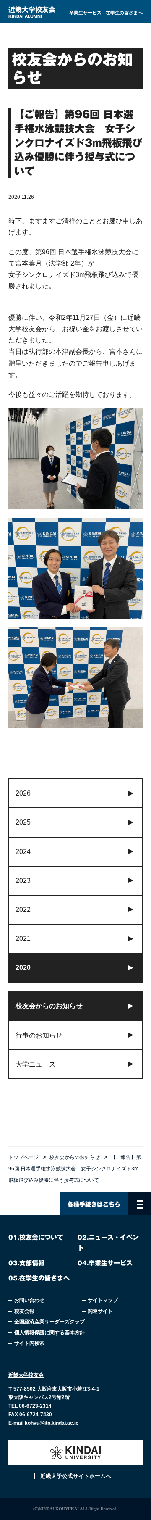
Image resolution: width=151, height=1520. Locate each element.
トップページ (23, 1157)
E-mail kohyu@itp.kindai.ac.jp (43, 1423)
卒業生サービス (85, 12)
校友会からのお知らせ (74, 1157)
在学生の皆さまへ (124, 12)
